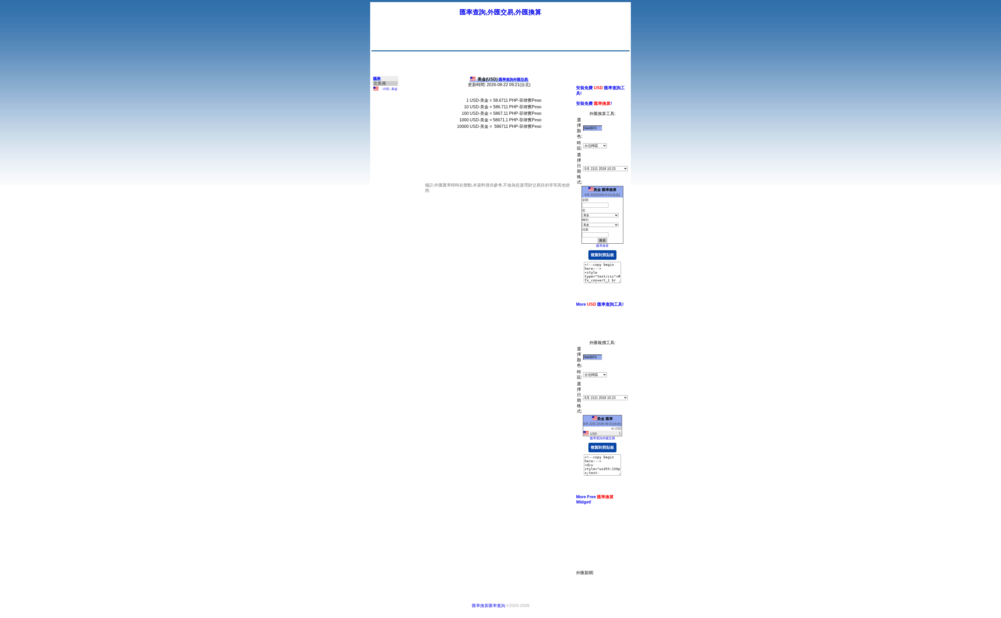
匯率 (377, 78)
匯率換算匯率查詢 (488, 605)
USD (386, 89)
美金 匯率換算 (605, 190)
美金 (394, 89)
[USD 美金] (376, 89)
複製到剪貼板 (602, 255)
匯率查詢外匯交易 (503, 79)
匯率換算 (602, 246)
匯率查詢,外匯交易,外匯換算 (500, 12)
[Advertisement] (534, 38)
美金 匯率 (605, 419)
